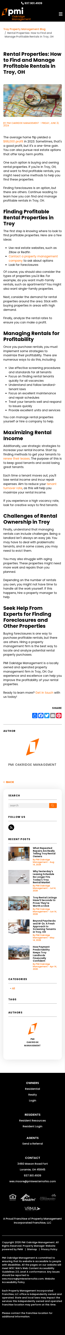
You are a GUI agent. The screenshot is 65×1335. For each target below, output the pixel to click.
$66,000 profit (13, 141)
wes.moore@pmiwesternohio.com (32, 1181)
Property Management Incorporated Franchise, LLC (38, 1221)
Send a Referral (32, 1144)
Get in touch (44, 693)
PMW (20, 1249)
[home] (16, 14)
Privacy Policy (49, 1249)
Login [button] (32, 1100)
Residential (32, 1089)
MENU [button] (60, 14)
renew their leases (16, 459)
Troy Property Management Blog (24, 29)
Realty (32, 1095)
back (10, 782)
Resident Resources (32, 1120)
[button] (11, 827)
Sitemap (32, 1249)
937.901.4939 (33, 3)
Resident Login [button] (32, 1126)
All (13, 988)
